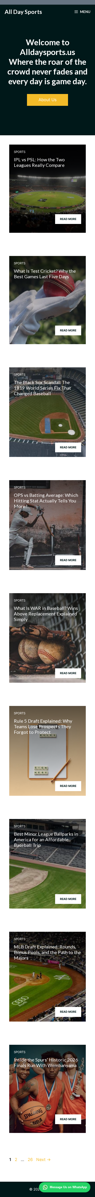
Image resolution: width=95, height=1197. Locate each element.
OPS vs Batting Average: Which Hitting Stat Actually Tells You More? (46, 500)
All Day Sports (23, 11)
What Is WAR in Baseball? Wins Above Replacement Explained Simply (46, 613)
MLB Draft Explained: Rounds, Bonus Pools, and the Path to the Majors (47, 952)
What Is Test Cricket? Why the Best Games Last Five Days (45, 273)
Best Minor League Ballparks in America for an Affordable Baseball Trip (46, 839)
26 (30, 1159)
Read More (68, 219)
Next (43, 1159)
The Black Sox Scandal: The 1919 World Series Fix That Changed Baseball (42, 387)
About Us (47, 99)
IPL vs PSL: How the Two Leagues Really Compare (39, 162)
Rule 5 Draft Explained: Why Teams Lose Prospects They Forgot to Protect (43, 726)
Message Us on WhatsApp (68, 1187)
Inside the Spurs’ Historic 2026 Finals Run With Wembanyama (46, 1062)
